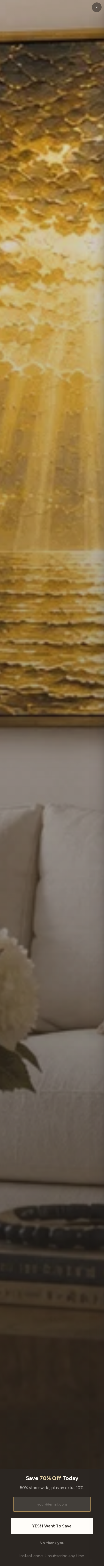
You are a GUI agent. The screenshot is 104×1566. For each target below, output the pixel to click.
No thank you (52, 1543)
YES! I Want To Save (52, 1526)
